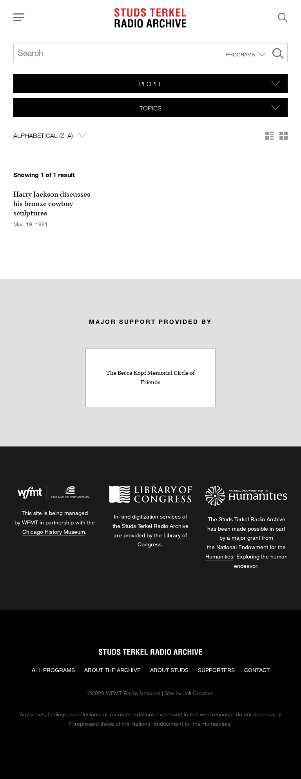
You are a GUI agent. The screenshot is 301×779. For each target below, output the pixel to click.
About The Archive (112, 670)
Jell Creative (198, 693)
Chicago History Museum (53, 531)
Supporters (216, 670)
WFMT (30, 522)
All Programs (53, 670)
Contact (257, 670)
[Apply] (278, 54)
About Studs (169, 670)
